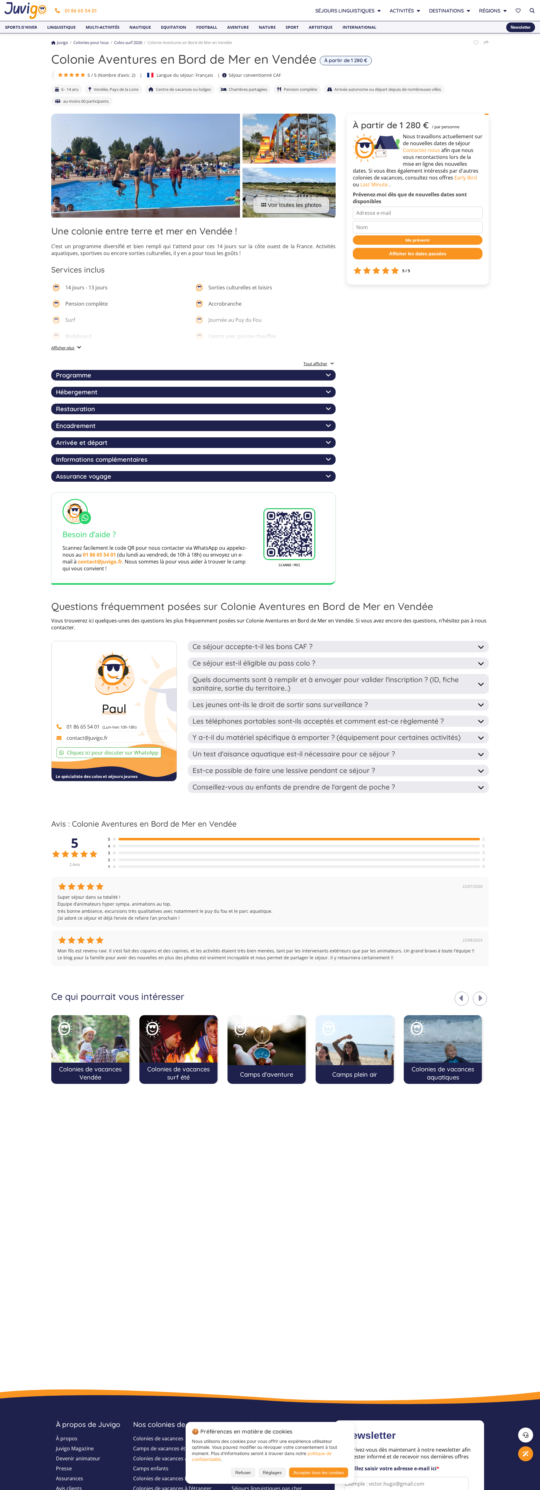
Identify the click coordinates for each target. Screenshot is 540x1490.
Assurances (69, 1478)
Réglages (272, 1472)
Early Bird (465, 177)
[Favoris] (519, 10)
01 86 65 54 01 (81, 10)
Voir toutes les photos (295, 205)
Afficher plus (62, 348)
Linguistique (61, 27)
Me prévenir (417, 240)
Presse (64, 1468)
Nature (267, 27)
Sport (292, 27)
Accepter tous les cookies (318, 1472)
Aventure (238, 27)
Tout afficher (315, 363)
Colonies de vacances (158, 1438)
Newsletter (521, 27)
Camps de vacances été (160, 1448)
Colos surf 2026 (128, 42)
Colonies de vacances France (167, 1478)
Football (206, 27)
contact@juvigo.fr (100, 561)
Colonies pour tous (91, 42)
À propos (67, 1438)
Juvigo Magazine (75, 1448)
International (359, 27)
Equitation (173, 27)
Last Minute (374, 184)
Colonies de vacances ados (164, 1458)
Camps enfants (150, 1468)
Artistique (320, 27)
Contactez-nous (421, 150)
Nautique (140, 27)
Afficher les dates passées (417, 253)
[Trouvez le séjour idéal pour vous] (525, 1453)
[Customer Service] (525, 1435)
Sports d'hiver (21, 27)
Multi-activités (102, 27)
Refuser (243, 1472)
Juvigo (62, 42)
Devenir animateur (78, 1458)
